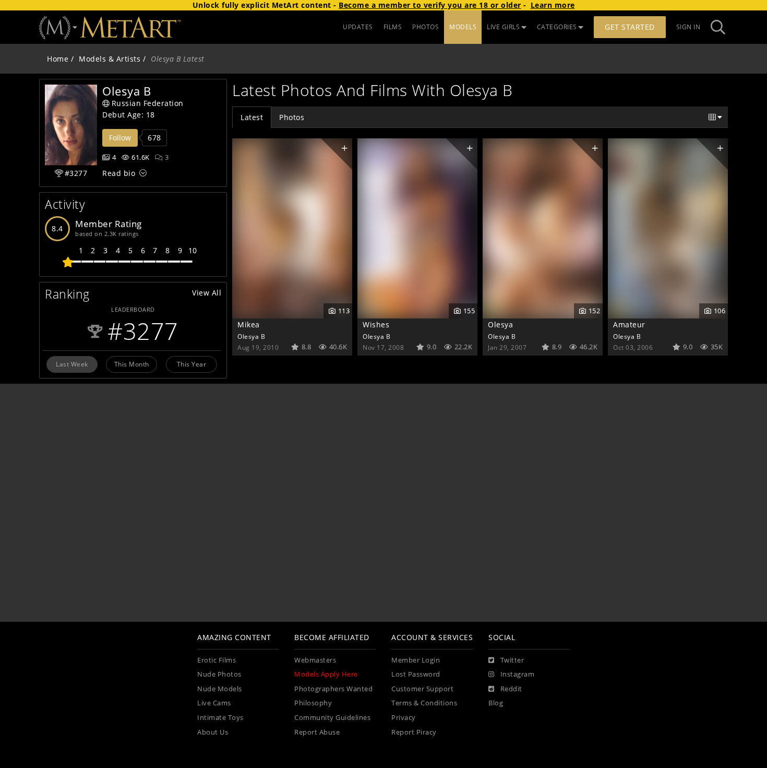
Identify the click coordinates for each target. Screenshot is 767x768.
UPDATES (358, 26)
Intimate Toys (220, 717)
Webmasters (315, 660)
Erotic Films (216, 660)
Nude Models (219, 688)
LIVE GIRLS (503, 26)
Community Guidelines (332, 717)
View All (206, 293)
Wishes (376, 324)
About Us (212, 732)
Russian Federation (148, 103)
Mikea (248, 324)
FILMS (393, 26)
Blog (495, 703)
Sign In (688, 26)
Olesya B (251, 336)
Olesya (500, 324)
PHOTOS (425, 26)
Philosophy (313, 703)
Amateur (629, 324)
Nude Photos (219, 674)
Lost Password (415, 674)
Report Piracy (414, 732)
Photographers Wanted (333, 688)
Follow (120, 138)
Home (57, 59)
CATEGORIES (557, 26)
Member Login (415, 660)
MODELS (462, 26)
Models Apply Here (326, 674)
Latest (252, 117)
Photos (291, 117)
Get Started (630, 27)
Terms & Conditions (424, 703)
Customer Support (422, 688)
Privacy (403, 717)
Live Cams (214, 703)
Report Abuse (317, 732)
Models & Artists (109, 59)
